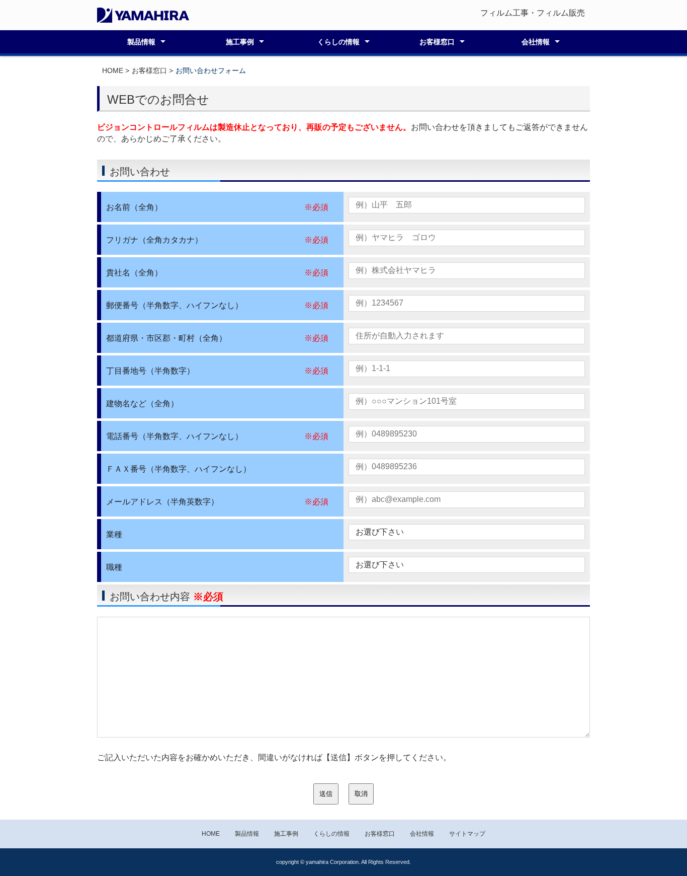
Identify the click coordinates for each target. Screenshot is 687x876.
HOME (112, 70)
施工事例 (240, 42)
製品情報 (141, 42)
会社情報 (536, 42)
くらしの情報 (338, 42)
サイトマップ (467, 833)
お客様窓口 (437, 42)
